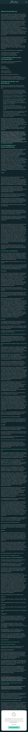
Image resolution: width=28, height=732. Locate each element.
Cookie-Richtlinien (13, 722)
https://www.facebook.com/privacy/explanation (10, 416)
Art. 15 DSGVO (19, 93)
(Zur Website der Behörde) (7, 142)
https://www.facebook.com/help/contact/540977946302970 (13, 334)
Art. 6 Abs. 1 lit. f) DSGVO (18, 202)
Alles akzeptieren (14, 727)
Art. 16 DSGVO (19, 97)
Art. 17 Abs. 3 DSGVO (19, 101)
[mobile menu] (26, 2)
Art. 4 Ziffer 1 (6, 21)
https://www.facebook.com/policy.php (18, 602)
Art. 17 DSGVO (10, 100)
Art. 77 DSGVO (10, 116)
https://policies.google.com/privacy (8, 644)
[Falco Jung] (14, 2)
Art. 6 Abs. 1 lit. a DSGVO (9, 355)
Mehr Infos (14, 724)
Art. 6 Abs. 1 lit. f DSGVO (7, 349)
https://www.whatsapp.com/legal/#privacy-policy (11, 700)
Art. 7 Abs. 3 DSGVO (7, 357)
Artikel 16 (10, 123)
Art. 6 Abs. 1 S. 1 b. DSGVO (13, 703)
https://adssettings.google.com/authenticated (10, 641)
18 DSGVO (18, 123)
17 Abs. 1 (14, 123)
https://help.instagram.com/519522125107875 (10, 522)
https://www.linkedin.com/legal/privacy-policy (10, 555)
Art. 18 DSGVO (12, 103)
